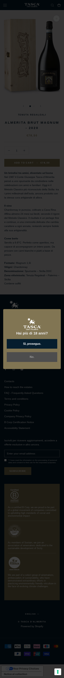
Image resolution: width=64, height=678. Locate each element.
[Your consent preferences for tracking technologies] (57, 671)
